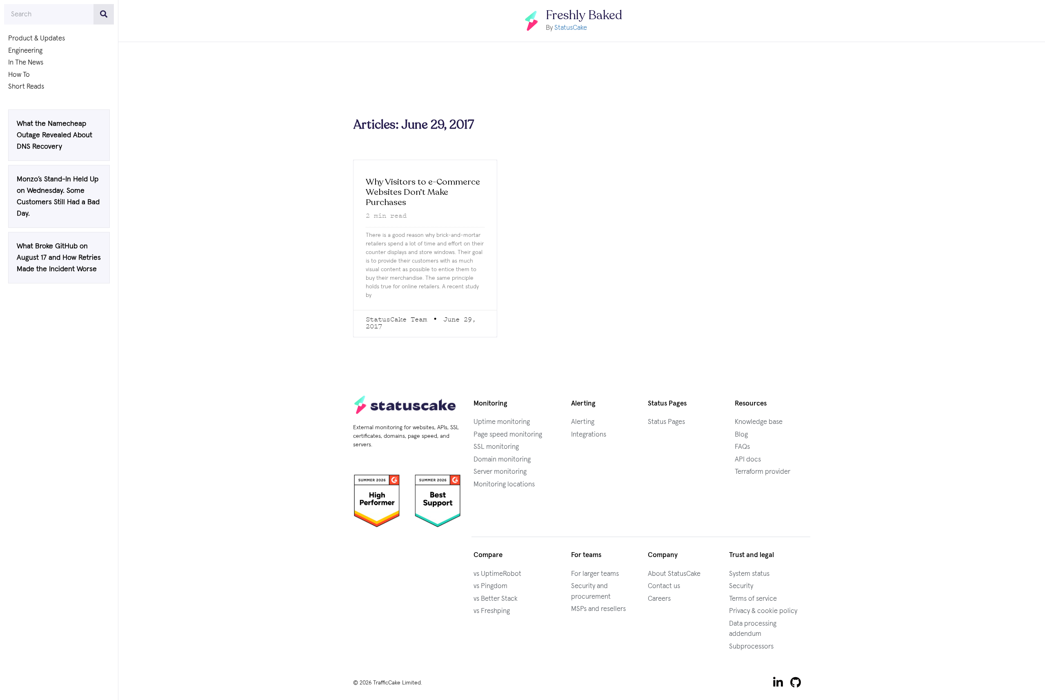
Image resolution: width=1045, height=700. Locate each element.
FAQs (742, 447)
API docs (748, 459)
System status (749, 574)
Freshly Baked (584, 15)
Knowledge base (759, 422)
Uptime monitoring (502, 422)
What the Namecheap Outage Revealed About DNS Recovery (54, 135)
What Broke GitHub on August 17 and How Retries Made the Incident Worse (59, 258)
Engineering (25, 50)
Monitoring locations (504, 484)
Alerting (582, 422)
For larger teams (595, 574)
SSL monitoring (496, 447)
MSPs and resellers (598, 609)
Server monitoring (500, 471)
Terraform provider (762, 471)
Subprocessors (751, 646)
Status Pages (666, 422)
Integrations (588, 434)
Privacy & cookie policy (763, 611)
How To (19, 74)
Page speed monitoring (508, 434)
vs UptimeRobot (497, 574)
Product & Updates (36, 38)
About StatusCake (674, 574)
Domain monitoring (502, 459)
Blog (741, 434)
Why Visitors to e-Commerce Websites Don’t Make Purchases (423, 192)
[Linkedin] (778, 682)
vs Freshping (492, 611)
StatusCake (570, 28)
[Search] (103, 14)
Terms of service (753, 598)
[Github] (795, 682)
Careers (659, 598)
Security (741, 586)
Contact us (664, 586)
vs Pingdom (490, 586)
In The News (25, 62)
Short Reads (26, 86)
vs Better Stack (496, 598)
